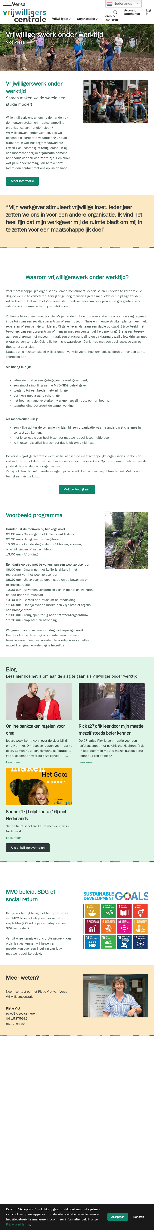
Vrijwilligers (60, 19)
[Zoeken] (115, 12)
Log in (148, 12)
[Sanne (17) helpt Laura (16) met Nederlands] (39, 804)
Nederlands (122, 3)
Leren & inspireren (111, 18)
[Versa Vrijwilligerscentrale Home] (24, 12)
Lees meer (13, 762)
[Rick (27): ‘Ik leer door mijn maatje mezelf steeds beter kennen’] (112, 719)
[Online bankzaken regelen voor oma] (39, 719)
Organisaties (86, 19)
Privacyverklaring (18, 1224)
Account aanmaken (132, 12)
